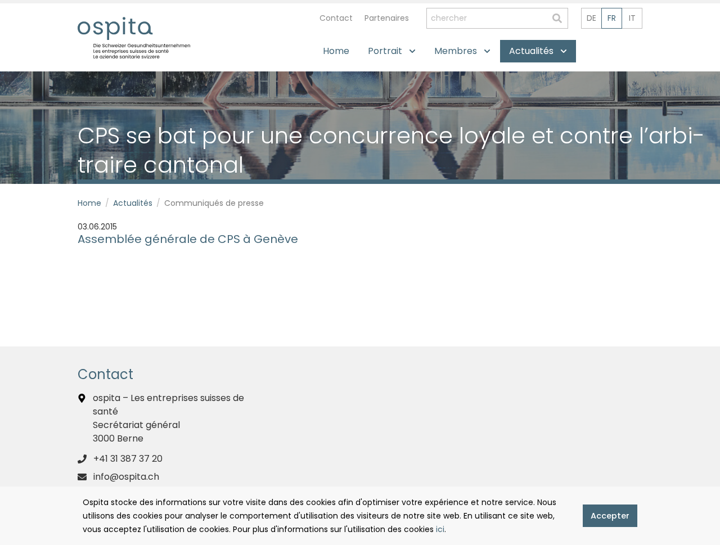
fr (612, 18)
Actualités (132, 203)
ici (440, 529)
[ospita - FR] (115, 28)
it (632, 18)
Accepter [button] (610, 515)
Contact (336, 18)
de (591, 18)
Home (89, 203)
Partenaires (386, 18)
